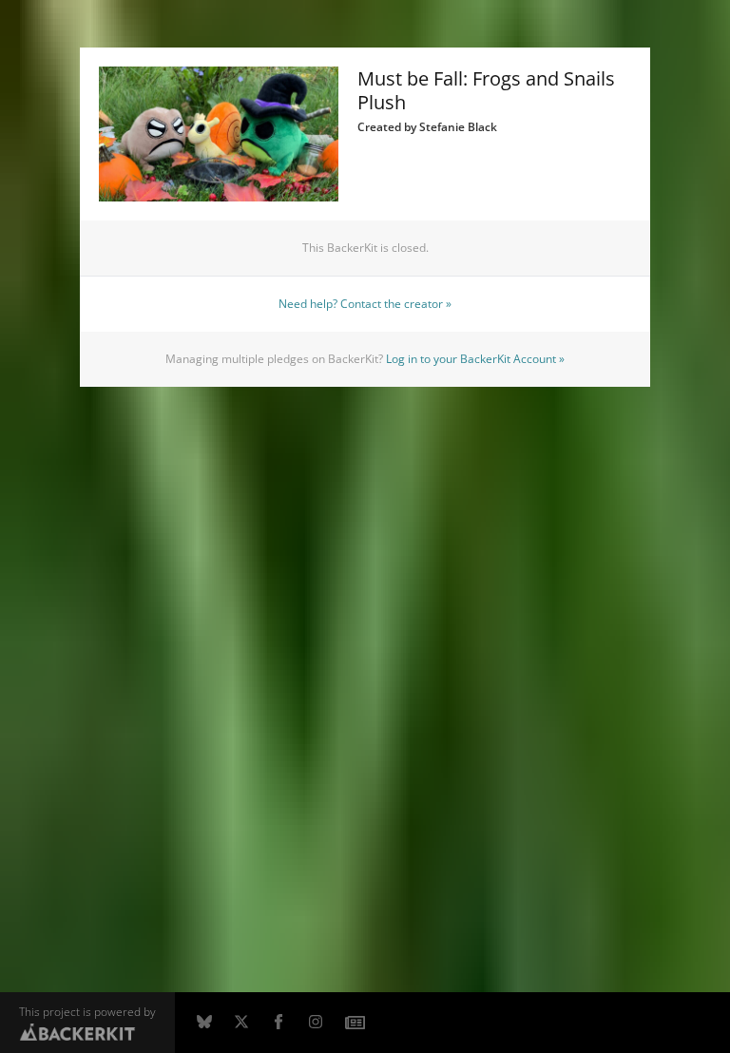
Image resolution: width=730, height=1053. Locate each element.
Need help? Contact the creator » (365, 304)
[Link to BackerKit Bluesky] (204, 1022)
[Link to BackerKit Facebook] (278, 1022)
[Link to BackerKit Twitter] (241, 1022)
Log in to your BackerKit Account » (475, 359)
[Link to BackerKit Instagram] (315, 1022)
